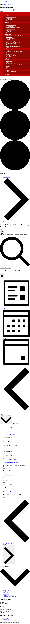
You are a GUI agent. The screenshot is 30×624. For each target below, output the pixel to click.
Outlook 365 (6, 592)
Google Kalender (7, 590)
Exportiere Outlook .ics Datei (9, 596)
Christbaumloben (7, 478)
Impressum (5, 618)
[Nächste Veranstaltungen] (3, 412)
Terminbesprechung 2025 (9, 434)
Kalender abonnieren (5, 566)
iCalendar (5, 591)
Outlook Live (6, 594)
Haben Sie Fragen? (4, 612)
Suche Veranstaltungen (5, 267)
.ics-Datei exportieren (8, 595)
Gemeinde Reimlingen (5, 1)
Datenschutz (6, 619)
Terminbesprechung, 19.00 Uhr (10, 462)
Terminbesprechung (8, 491)
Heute (1, 414)
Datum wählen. (15, 423)
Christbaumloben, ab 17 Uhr (10, 448)
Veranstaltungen (6, 177)
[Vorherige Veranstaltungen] (16, 410)
